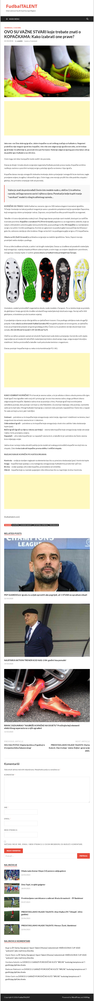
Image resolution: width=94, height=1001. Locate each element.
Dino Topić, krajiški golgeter (33, 884)
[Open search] (87, 19)
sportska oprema (41, 525)
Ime (6, 807)
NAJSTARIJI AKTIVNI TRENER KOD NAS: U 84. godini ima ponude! (35, 660)
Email (7, 819)
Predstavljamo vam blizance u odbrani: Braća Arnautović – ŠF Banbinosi (52, 898)
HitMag (86, 997)
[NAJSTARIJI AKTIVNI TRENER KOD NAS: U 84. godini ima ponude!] (47, 631)
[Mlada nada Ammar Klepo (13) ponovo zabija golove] (11, 871)
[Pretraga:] (47, 856)
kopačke (15, 525)
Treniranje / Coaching (12, 28)
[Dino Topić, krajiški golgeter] (11, 885)
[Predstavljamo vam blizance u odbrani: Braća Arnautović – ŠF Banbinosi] (11, 898)
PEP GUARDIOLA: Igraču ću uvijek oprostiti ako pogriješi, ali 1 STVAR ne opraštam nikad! (45, 595)
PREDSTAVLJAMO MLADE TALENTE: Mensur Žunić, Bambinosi (48, 925)
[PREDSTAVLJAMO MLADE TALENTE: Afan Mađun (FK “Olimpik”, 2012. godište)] (11, 912)
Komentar (9, 775)
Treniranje (53, 525)
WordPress (76, 997)
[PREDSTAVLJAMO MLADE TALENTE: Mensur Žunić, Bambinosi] (11, 925)
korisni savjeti (26, 525)
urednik (20, 41)
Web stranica (10, 830)
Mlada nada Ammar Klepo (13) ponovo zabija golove (43, 871)
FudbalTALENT (21, 6)
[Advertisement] (47, 118)
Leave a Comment (30, 41)
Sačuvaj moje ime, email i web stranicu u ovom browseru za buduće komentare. (43, 844)
